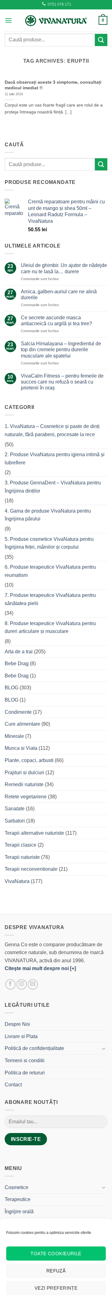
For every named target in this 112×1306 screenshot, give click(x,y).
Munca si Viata (21, 748)
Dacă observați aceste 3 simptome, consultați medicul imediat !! (53, 85)
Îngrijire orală (19, 1211)
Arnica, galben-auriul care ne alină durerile (59, 294)
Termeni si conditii (24, 1060)
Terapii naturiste (22, 857)
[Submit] (101, 40)
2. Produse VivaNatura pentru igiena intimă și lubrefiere (55, 458)
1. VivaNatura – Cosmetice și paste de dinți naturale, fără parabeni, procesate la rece (52, 430)
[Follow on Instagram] (21, 984)
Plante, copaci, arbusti (29, 760)
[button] (8, 20)
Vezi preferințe (56, 1288)
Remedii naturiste (24, 784)
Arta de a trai (19, 651)
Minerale (14, 736)
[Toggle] (103, 1048)
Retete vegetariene (26, 796)
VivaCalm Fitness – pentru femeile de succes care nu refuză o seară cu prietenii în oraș (62, 381)
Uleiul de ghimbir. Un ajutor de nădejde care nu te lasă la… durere (64, 268)
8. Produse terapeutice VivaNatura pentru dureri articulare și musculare (50, 627)
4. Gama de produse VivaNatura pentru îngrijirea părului (48, 515)
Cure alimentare (22, 724)
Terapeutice (17, 1199)
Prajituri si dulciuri (24, 772)
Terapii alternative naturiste (34, 833)
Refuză (56, 1270)
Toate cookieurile (56, 1253)
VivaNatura (17, 881)
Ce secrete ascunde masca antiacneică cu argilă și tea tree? (56, 320)
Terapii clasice (20, 845)
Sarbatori (15, 820)
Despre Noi (17, 1024)
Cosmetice (16, 1187)
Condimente (18, 712)
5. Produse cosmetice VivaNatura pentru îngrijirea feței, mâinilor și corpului (49, 543)
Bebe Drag (17, 663)
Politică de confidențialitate (34, 1048)
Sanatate (15, 808)
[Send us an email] (33, 984)
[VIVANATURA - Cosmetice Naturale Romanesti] (56, 20)
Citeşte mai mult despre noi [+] (40, 968)
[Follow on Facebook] (10, 984)
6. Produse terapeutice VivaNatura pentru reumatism (50, 571)
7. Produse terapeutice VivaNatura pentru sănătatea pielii (50, 599)
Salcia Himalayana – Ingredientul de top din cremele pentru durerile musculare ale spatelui (61, 349)
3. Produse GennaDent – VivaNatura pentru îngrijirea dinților (53, 487)
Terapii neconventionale (31, 869)
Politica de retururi (25, 1072)
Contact (13, 1084)
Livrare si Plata (21, 1036)
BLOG (11, 687)
